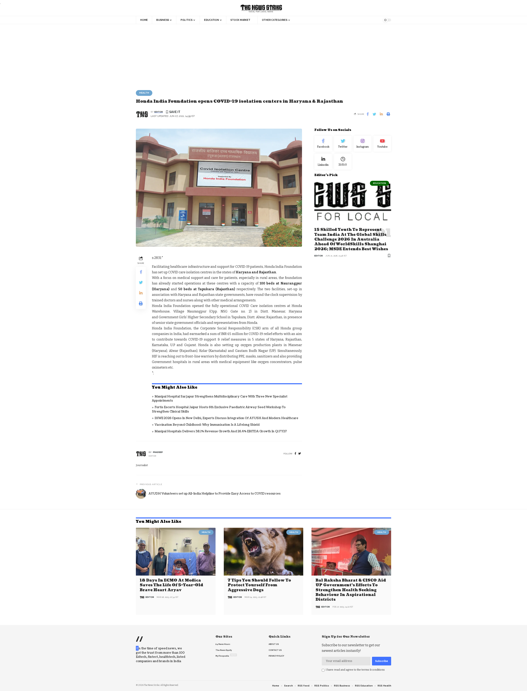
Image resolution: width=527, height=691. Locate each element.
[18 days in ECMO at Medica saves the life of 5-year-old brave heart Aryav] (176, 552)
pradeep (158, 452)
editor (158, 112)
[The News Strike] (261, 9)
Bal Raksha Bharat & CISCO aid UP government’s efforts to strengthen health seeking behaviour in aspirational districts (351, 590)
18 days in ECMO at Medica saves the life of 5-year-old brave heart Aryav (171, 585)
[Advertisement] (263, 55)
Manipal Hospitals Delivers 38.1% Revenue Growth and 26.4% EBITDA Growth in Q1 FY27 (221, 431)
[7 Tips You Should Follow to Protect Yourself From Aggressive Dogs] (263, 552)
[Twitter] (343, 144)
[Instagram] (362, 144)
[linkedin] (323, 162)
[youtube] (382, 144)
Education (379, 183)
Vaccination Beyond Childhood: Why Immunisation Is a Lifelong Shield (207, 425)
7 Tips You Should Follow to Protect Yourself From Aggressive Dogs (259, 585)
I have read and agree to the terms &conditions (355, 669)
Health (144, 92)
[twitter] (299, 453)
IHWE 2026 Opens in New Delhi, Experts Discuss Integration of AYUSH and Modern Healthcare (226, 418)
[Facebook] (295, 453)
